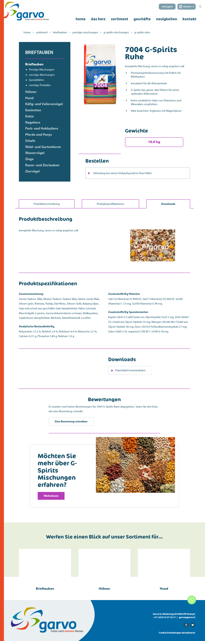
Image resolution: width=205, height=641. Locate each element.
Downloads (168, 204)
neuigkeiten (166, 18)
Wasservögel (34, 153)
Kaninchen (33, 110)
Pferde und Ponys (38, 134)
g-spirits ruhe (142, 32)
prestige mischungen (85, 32)
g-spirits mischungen (116, 32)
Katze (29, 116)
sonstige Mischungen (42, 74)
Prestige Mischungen (41, 69)
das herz (98, 18)
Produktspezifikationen (110, 204)
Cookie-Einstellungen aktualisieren (177, 632)
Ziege (29, 159)
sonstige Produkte (40, 85)
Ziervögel (32, 171)
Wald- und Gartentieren (43, 147)
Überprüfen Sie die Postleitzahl (107, 228)
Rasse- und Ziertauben (42, 165)
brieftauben (60, 32)
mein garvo (167, 6)
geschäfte (142, 18)
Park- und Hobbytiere (41, 128)
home (81, 18)
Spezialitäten (36, 80)
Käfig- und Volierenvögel (44, 104)
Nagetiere (32, 122)
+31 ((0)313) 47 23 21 (164, 617)
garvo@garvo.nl (187, 617)
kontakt (189, 18)
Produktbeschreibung (47, 204)
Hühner (31, 92)
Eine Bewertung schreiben (71, 421)
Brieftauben (34, 64)
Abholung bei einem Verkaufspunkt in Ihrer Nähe (122, 173)
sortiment (119, 18)
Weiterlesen (51, 496)
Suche (141, 235)
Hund (29, 98)
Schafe (30, 141)
